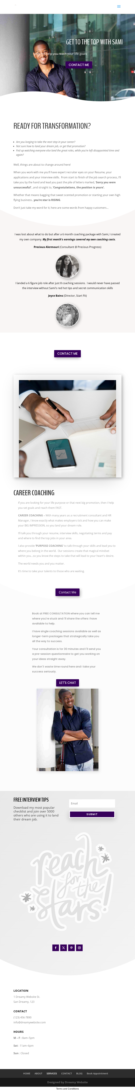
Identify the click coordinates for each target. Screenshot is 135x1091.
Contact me (79, 65)
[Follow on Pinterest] (71, 947)
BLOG (79, 1073)
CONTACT (66, 1073)
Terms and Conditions (67, 1088)
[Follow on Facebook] (55, 947)
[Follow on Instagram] (79, 947)
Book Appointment (97, 1073)
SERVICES (52, 1073)
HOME (26, 1073)
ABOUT (38, 1073)
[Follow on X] (63, 947)
